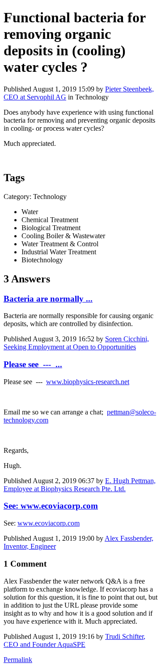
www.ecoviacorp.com (48, 523)
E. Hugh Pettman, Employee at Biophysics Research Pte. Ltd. (80, 485)
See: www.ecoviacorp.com (51, 505)
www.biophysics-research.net (87, 381)
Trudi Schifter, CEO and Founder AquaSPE (74, 640)
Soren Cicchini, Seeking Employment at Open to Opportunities (76, 343)
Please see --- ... (33, 364)
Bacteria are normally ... (48, 298)
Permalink (18, 659)
